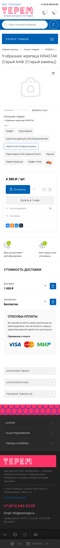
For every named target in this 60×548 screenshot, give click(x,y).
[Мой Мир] (17, 225)
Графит (10, 131)
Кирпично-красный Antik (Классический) (27, 138)
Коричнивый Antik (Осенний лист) (23, 154)
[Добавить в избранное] (53, 73)
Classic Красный (14, 161)
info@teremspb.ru (23, 513)
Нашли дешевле (17, 208)
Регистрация (15, 4)
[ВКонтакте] (8, 225)
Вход (4, 4)
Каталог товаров (17, 39)
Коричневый (25, 131)
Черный (50, 154)
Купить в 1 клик (30, 200)
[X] (21, 225)
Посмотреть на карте (15, 497)
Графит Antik (34, 161)
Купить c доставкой (53, 286)
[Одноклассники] (12, 225)
